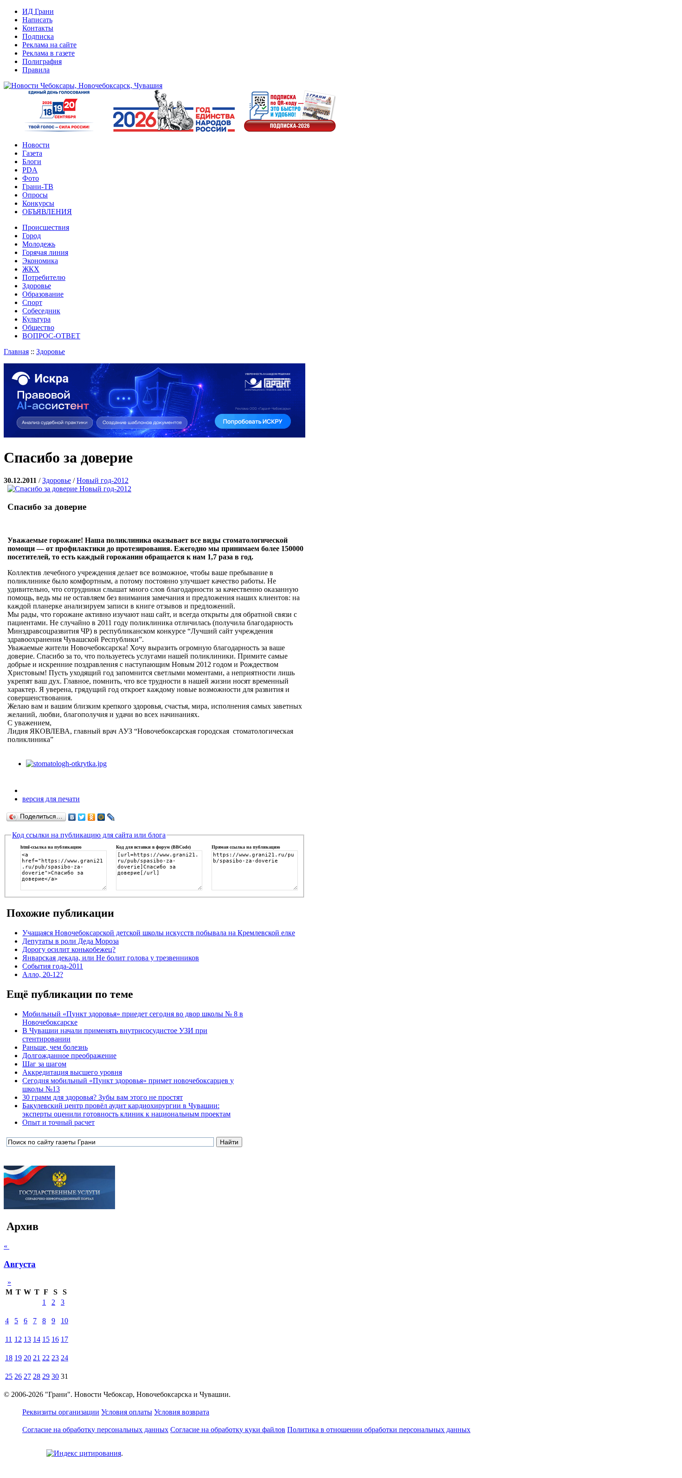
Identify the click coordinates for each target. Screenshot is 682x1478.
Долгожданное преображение (69, 1055)
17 (64, 1339)
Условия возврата (181, 1412)
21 (36, 1358)
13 (27, 1339)
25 (9, 1376)
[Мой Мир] (101, 817)
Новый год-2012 (103, 480)
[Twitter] (82, 817)
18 (9, 1358)
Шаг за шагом (44, 1064)
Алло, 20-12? (42, 974)
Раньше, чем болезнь (55, 1047)
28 (36, 1376)
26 (18, 1376)
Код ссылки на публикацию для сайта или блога (89, 835)
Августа (20, 1264)
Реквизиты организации (60, 1412)
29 (46, 1376)
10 (64, 1321)
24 (64, 1358)
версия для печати (51, 799)
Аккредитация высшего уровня (72, 1072)
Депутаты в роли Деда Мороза (70, 941)
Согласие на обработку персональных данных (95, 1430)
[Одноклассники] (92, 817)
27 (27, 1376)
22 (46, 1358)
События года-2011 (52, 966)
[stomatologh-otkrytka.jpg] (66, 764)
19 (18, 1358)
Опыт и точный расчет (58, 1122)
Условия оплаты (126, 1412)
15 (46, 1339)
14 (36, 1339)
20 (27, 1358)
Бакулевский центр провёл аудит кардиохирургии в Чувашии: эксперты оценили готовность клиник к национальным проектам (126, 1110)
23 (55, 1358)
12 (18, 1339)
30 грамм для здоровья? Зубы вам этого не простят (102, 1097)
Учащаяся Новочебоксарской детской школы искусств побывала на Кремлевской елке (158, 933)
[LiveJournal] (111, 817)
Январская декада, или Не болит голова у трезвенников (110, 958)
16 (55, 1339)
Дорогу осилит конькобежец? (69, 949)
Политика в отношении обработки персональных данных (378, 1430)
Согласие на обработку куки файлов (227, 1430)
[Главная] (83, 85)
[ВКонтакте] (72, 817)
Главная (16, 351)
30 (55, 1376)
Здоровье (50, 351)
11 (8, 1339)
